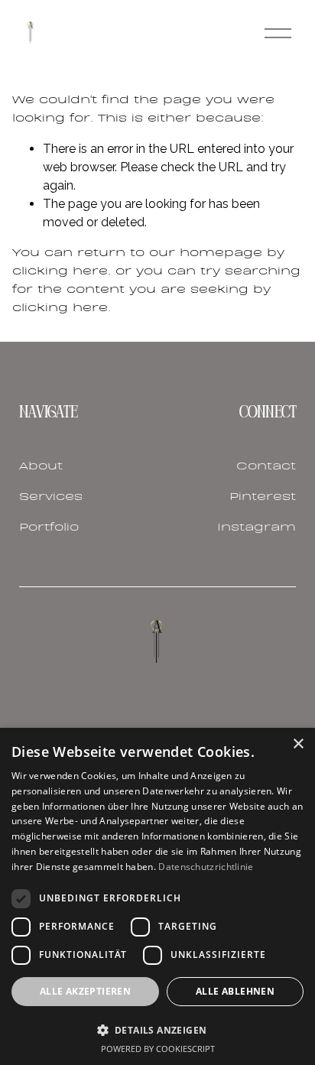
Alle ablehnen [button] (235, 991)
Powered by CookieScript (158, 1048)
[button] (157, 1029)
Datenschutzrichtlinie (205, 866)
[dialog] (157, 896)
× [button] (298, 744)
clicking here (60, 271)
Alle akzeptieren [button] (85, 991)
